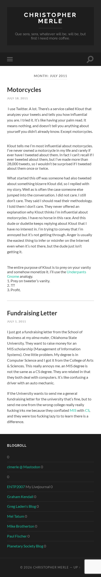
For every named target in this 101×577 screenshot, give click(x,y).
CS (87, 410)
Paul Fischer (17, 536)
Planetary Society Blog (25, 546)
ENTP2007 (16, 486)
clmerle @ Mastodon (23, 466)
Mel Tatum (15, 516)
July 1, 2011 (16, 321)
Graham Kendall (20, 496)
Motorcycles (24, 89)
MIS (73, 410)
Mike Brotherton (20, 526)
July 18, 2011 (17, 98)
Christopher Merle (50, 18)
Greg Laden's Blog (21, 506)
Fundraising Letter (32, 313)
